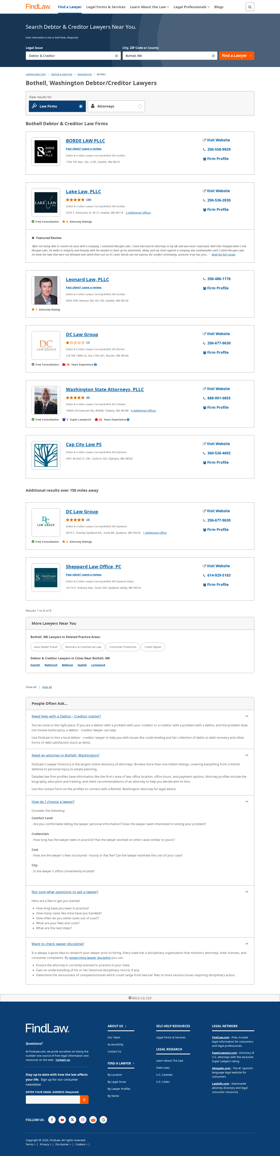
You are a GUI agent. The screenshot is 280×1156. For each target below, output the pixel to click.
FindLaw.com (220, 1037)
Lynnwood (98, 665)
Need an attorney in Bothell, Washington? (65, 755)
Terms (30, 1144)
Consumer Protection (123, 647)
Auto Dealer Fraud (45, 647)
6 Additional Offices (143, 410)
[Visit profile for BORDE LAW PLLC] (46, 152)
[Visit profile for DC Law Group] (46, 345)
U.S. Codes (163, 1082)
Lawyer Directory (36, 74)
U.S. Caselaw (164, 1074)
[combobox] (73, 55)
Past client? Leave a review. (84, 149)
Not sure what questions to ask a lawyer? (65, 892)
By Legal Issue (117, 1082)
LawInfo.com (220, 1083)
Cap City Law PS (84, 444)
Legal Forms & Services (171, 1037)
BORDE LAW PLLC (85, 140)
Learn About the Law (169, 1060)
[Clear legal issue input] (116, 55)
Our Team (114, 1037)
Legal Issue (34, 48)
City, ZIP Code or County (140, 48)
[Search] (250, 6)
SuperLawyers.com (224, 1053)
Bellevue (67, 665)
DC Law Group (82, 334)
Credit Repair (153, 647)
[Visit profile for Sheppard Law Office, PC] (46, 577)
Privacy (45, 1144)
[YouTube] (62, 1119)
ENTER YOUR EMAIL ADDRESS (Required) (52, 1092)
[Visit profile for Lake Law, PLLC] (46, 202)
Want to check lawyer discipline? (58, 944)
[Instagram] (82, 1119)
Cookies (80, 1144)
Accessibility (115, 1044)
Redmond (51, 665)
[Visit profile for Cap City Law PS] (46, 455)
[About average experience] (95, 364)
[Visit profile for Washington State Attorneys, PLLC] (46, 400)
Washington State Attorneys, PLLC (105, 389)
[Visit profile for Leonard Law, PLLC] (46, 290)
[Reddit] (93, 1119)
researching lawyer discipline (90, 958)
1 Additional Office (155, 533)
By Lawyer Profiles (119, 1089)
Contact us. (63, 1060)
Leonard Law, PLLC (87, 279)
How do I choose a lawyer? (53, 801)
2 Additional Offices (138, 212)
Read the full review (223, 254)
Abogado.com (221, 1068)
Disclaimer (62, 1144)
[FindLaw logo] (40, 6)
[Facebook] (52, 1119)
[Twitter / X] (72, 1119)
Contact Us (114, 1051)
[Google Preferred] (103, 1119)
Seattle (82, 665)
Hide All (47, 687)
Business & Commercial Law (83, 647)
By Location (115, 1074)
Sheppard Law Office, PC (93, 566)
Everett (35, 665)
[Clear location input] (213, 55)
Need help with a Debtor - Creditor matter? (66, 716)
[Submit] (84, 1099)
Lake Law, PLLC (83, 191)
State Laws (163, 1067)
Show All (31, 687)
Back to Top (142, 998)
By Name (113, 1096)
